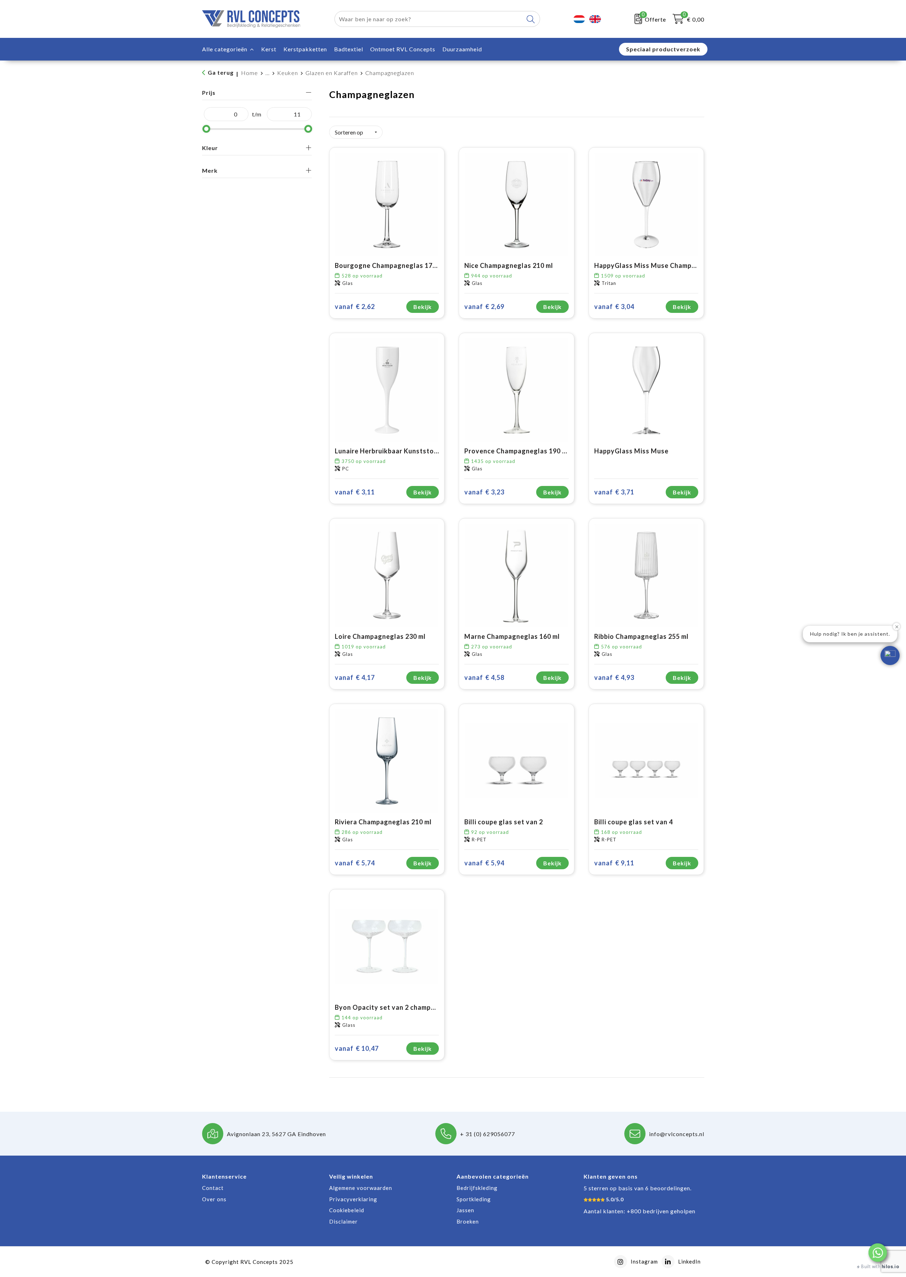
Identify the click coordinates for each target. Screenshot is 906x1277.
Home (249, 72)
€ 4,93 (614, 677)
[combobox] (429, 19)
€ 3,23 (484, 492)
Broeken (468, 1221)
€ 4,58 (484, 677)
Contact (213, 1188)
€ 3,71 (614, 492)
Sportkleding (474, 1199)
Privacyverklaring (353, 1199)
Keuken (287, 72)
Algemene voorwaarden (360, 1188)
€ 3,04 (614, 306)
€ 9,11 (614, 863)
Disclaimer (343, 1221)
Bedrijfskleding (477, 1188)
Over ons (214, 1199)
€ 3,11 (355, 492)
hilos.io (890, 1266)
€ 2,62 (355, 306)
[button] (877, 1252)
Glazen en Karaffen (331, 72)
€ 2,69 (484, 306)
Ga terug (221, 72)
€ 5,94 (484, 863)
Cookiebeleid (346, 1210)
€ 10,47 (357, 1048)
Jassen (465, 1210)
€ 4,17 (355, 677)
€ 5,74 (355, 863)
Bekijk (422, 306)
